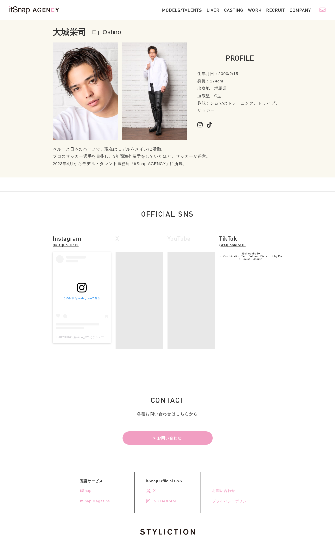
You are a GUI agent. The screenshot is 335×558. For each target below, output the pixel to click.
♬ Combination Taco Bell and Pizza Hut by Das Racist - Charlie (250, 257)
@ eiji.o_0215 (66, 245)
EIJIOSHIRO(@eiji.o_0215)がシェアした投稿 (85, 337)
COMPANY (300, 10)
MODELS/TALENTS (182, 10)
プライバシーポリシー (231, 501)
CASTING (233, 10)
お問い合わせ (223, 491)
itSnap (86, 491)
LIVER (213, 10)
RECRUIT (275, 10)
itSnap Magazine (95, 501)
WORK (255, 10)
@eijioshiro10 (233, 245)
